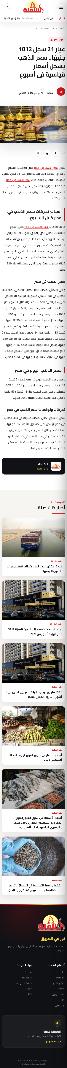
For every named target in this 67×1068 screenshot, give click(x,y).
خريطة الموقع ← (52, 1041)
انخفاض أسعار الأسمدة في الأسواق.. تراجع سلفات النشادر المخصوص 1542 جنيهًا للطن (35, 888)
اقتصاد (62, 989)
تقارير (63, 1000)
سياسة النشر (26, 978)
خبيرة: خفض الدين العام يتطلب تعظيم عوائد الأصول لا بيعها (34, 569)
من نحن (28, 972)
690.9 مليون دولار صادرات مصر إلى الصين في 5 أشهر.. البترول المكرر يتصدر (34, 694)
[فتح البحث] (7, 7)
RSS (30, 994)
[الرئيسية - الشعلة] (33, 7)
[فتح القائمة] (61, 7)
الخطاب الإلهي (58, 994)
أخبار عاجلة (60, 978)
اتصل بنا (28, 989)
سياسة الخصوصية (24, 983)
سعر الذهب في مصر (46, 167)
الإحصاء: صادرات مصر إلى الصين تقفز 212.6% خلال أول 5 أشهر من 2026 (35, 632)
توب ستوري (49, 28)
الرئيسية (62, 28)
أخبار (63, 972)
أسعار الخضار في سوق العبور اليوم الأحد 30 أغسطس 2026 (35, 757)
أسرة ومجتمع (59, 983)
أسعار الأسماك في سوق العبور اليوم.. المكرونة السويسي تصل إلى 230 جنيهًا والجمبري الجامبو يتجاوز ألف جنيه (37, 822)
